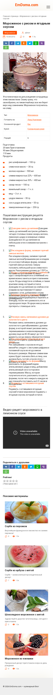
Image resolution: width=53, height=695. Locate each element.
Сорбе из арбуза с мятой (19, 570)
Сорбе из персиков (16, 526)
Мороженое (10, 33)
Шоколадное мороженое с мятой (24, 614)
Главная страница (10, 16)
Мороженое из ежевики (19, 658)
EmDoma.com (26, 5)
